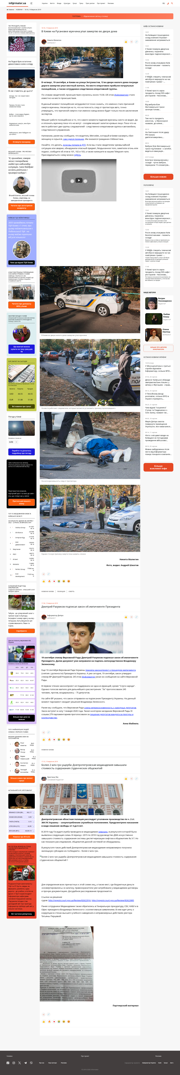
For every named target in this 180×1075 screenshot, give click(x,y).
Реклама (111, 3)
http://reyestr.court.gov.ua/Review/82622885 (113, 900)
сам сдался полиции (73, 139)
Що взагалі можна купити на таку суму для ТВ (21, 349)
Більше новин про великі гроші (22, 779)
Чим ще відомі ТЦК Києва (21, 262)
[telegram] (25, 1063)
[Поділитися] (131, 42)
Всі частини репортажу (21, 914)
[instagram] (13, 1063)
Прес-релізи (90, 3)
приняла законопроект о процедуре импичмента (110, 670)
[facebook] (8, 1063)
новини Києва (47, 591)
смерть (71, 591)
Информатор (88, 676)
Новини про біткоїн (21, 837)
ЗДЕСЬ (77, 154)
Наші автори (52, 1063)
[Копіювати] (136, 42)
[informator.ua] (17, 3)
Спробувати (21, 631)
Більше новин (158, 176)
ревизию (103, 831)
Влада (59, 3)
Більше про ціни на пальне (21, 718)
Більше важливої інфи (158, 467)
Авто (171, 1063)
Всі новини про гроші (21, 406)
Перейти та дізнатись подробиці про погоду (21, 452)
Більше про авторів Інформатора (158, 348)
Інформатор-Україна (149, 1063)
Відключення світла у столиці (96, 16)
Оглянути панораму (21, 142)
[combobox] (13, 442)
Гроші (75, 3)
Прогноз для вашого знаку (22, 502)
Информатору (121, 94)
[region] (21, 448)
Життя (52, 3)
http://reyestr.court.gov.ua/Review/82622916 (69, 900)
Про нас (41, 1063)
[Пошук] (172, 3)
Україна (45, 3)
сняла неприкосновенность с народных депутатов (110, 707)
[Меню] (31, 3)
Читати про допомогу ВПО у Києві (21, 305)
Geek (159, 1063)
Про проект (101, 3)
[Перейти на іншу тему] (168, 3)
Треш (81, 3)
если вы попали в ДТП (74, 144)
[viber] (31, 1063)
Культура (67, 3)
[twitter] (19, 1063)
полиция (61, 591)
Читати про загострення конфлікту (21, 206)
